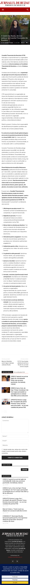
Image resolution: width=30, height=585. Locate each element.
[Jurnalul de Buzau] (15, 4)
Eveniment (7, 13)
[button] (3, 9)
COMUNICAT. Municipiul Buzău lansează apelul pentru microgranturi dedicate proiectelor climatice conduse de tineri (15, 518)
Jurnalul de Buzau (9, 42)
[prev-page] (3, 411)
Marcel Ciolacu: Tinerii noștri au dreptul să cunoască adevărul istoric (15, 510)
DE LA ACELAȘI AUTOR (19, 372)
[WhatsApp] (20, 50)
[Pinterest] (16, 50)
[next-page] (5, 411)
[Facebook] (8, 50)
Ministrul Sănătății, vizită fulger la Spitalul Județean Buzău (8, 363)
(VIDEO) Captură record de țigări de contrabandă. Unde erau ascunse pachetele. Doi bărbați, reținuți (19, 380)
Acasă (2, 13)
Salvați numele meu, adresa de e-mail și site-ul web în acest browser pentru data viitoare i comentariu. (15, 451)
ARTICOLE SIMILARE (7, 372)
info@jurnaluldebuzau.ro (15, 557)
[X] (12, 50)
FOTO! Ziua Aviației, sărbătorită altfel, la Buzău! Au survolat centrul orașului (22, 364)
